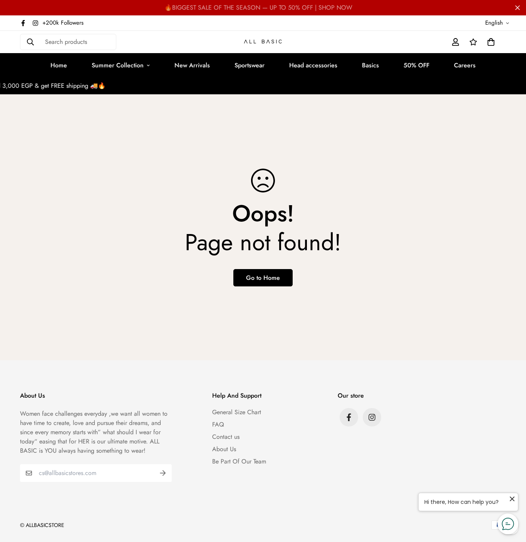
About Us (224, 449)
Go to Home (263, 277)
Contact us (226, 436)
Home (58, 65)
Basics (370, 65)
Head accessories (313, 65)
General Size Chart (236, 412)
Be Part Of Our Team (239, 461)
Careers (465, 65)
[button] (489, 42)
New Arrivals (192, 65)
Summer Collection (118, 65)
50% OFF (416, 65)
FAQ (218, 424)
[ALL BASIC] (263, 42)
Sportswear (250, 65)
